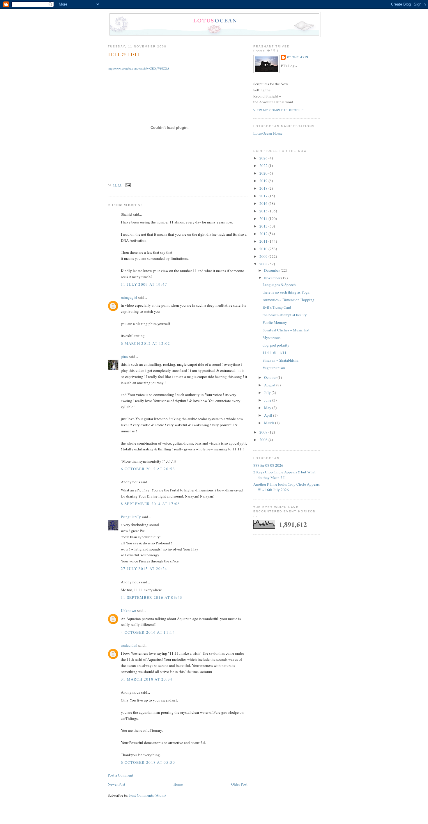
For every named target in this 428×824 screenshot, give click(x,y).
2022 (263, 165)
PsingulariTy (131, 516)
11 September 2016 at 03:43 (152, 597)
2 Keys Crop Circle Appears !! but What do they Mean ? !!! (284, 474)
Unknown (128, 610)
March (269, 422)
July (268, 392)
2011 (263, 241)
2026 (263, 158)
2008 (263, 264)
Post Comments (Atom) (147, 795)
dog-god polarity (276, 345)
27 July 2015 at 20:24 (144, 568)
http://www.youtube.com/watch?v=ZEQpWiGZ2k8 (138, 68)
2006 (263, 439)
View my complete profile (278, 110)
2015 (263, 211)
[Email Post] (127, 185)
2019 (263, 180)
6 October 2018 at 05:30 (148, 762)
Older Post (239, 784)
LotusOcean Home (267, 133)
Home (178, 784)
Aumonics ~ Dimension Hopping (288, 299)
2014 (263, 218)
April (268, 415)
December (272, 270)
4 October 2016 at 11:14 (148, 632)
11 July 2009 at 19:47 (144, 284)
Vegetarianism (274, 367)
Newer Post (116, 784)
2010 (263, 248)
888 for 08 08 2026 (268, 465)
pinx (124, 356)
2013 (263, 226)
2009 (263, 256)
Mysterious (271, 337)
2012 (263, 233)
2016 (263, 203)
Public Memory (275, 322)
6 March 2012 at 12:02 (145, 343)
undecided (129, 645)
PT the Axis (297, 57)
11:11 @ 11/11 (123, 54)
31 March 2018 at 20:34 (147, 679)
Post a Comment (120, 775)
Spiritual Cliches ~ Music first (286, 330)
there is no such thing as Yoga (286, 292)
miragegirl (129, 297)
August (270, 385)
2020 (263, 173)
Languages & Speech (279, 284)
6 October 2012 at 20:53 (148, 468)
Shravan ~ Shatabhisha (280, 360)
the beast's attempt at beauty (285, 314)
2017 (263, 195)
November (272, 277)
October (270, 377)
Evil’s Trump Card (277, 307)
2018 (263, 188)
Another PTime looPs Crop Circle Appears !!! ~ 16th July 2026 (286, 487)
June (268, 400)
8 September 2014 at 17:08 (150, 503)
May (268, 407)
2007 (263, 432)
